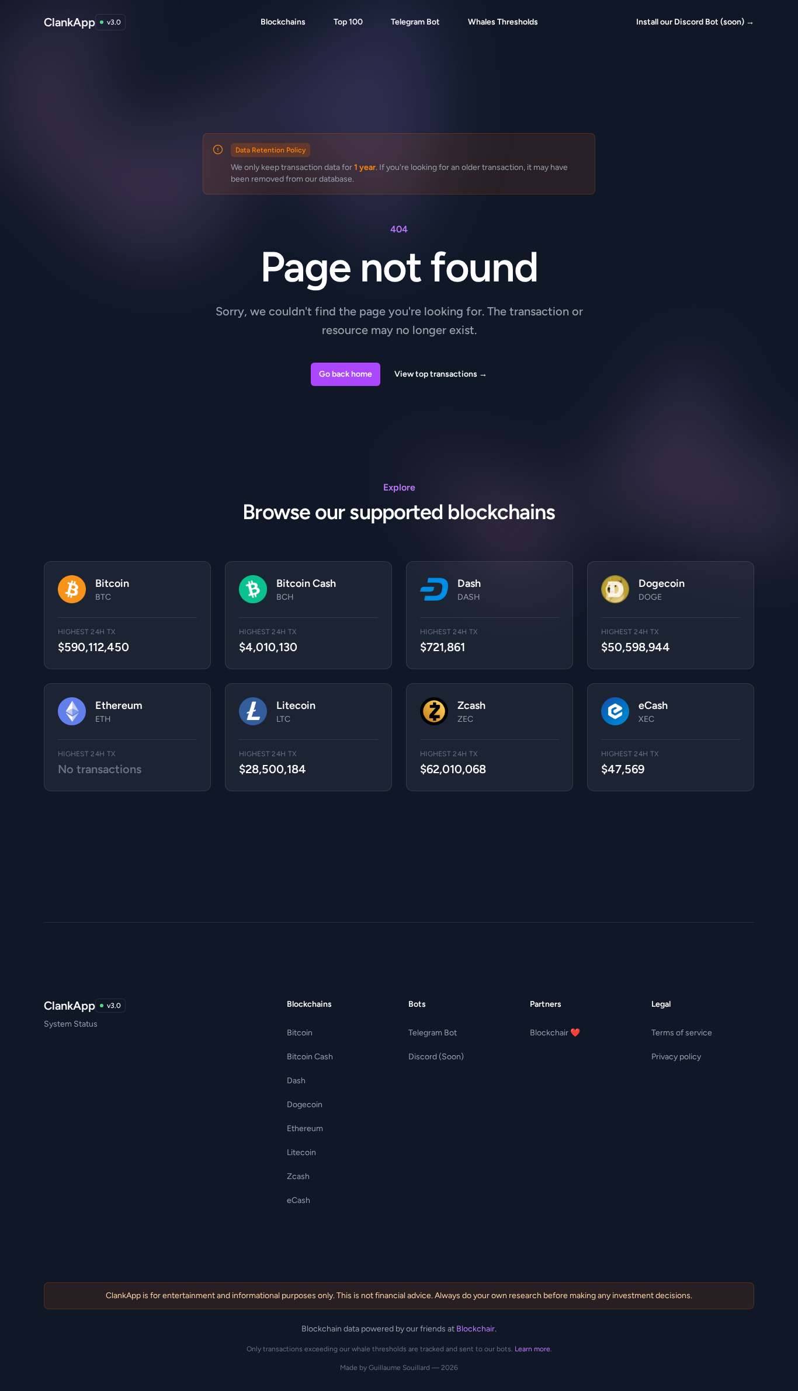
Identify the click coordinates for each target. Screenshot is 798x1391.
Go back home (345, 374)
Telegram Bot (432, 1033)
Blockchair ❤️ (555, 1033)
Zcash (298, 1176)
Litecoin (301, 1152)
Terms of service (681, 1033)
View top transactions (440, 374)
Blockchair (475, 1329)
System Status (71, 1024)
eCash (298, 1200)
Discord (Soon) (436, 1057)
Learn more (532, 1349)
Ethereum (305, 1128)
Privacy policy (676, 1057)
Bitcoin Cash (310, 1057)
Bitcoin (300, 1033)
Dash (296, 1081)
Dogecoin (304, 1105)
